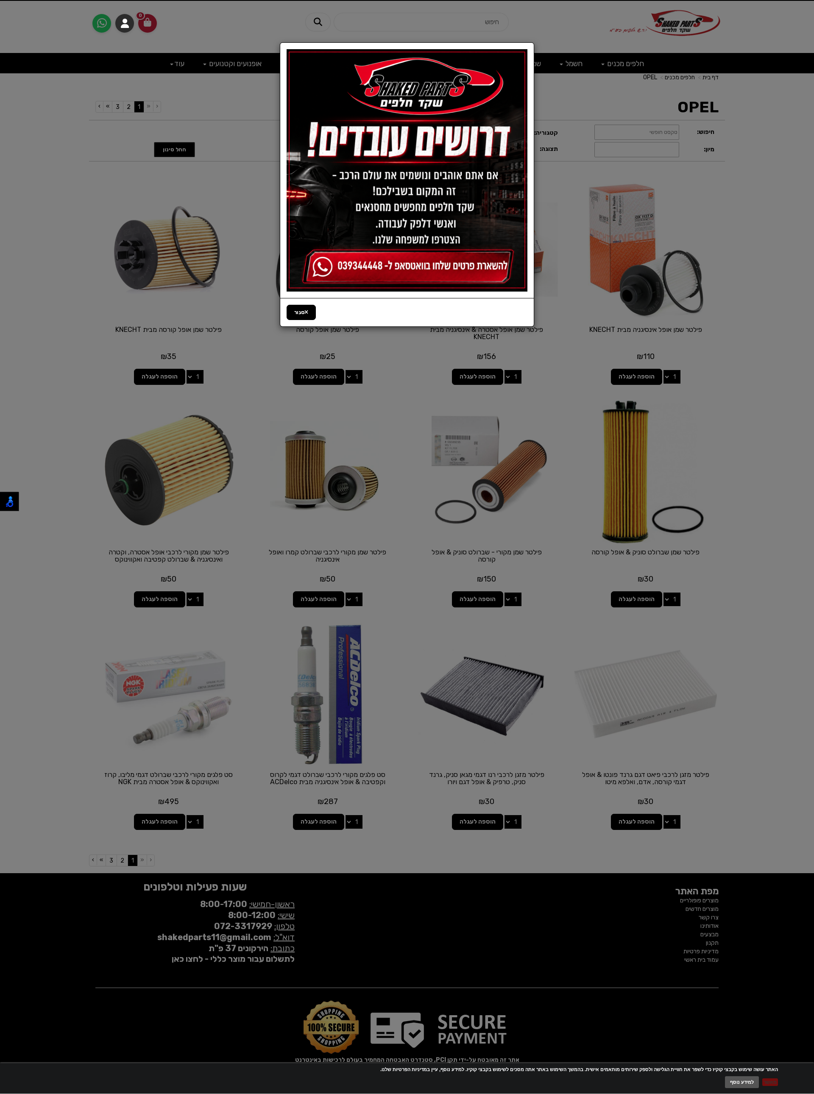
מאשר (770, 1082)
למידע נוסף (742, 1082)
